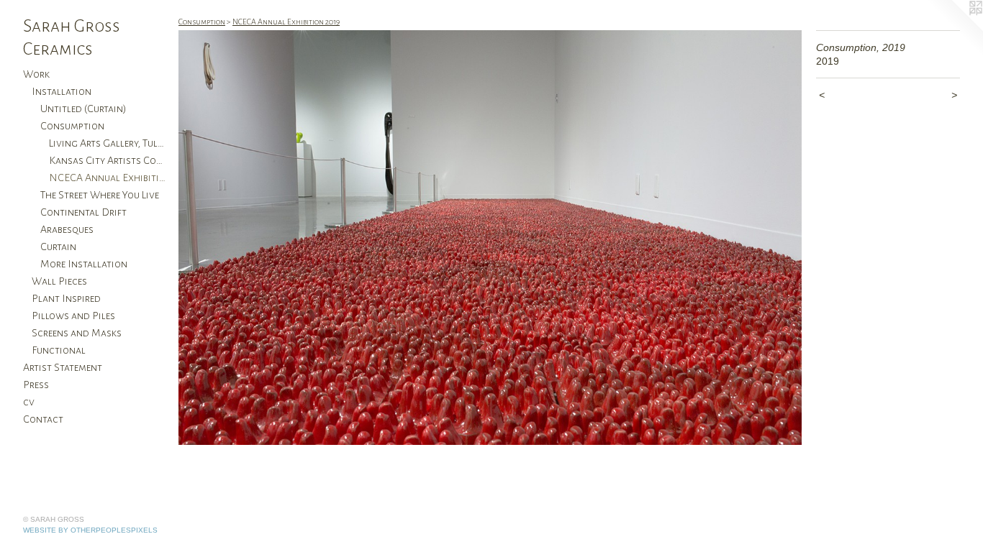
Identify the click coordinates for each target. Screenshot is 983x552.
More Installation (83, 264)
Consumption (72, 126)
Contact (43, 419)
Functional (59, 350)
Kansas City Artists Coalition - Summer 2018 (108, 160)
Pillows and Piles (73, 315)
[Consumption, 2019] (490, 237)
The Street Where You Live (99, 195)
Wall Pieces (59, 281)
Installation (61, 91)
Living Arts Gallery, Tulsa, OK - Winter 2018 (108, 143)
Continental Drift (83, 212)
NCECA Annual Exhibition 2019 (108, 177)
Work (36, 74)
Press (36, 384)
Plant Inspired (66, 298)
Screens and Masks (77, 333)
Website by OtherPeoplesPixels (90, 530)
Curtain (58, 246)
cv (29, 402)
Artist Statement (62, 367)
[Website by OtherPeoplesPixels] (954, 29)
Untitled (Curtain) (83, 108)
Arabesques (67, 229)
